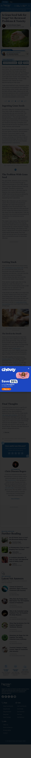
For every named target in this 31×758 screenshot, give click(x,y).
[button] (28, 368)
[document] (15, 379)
